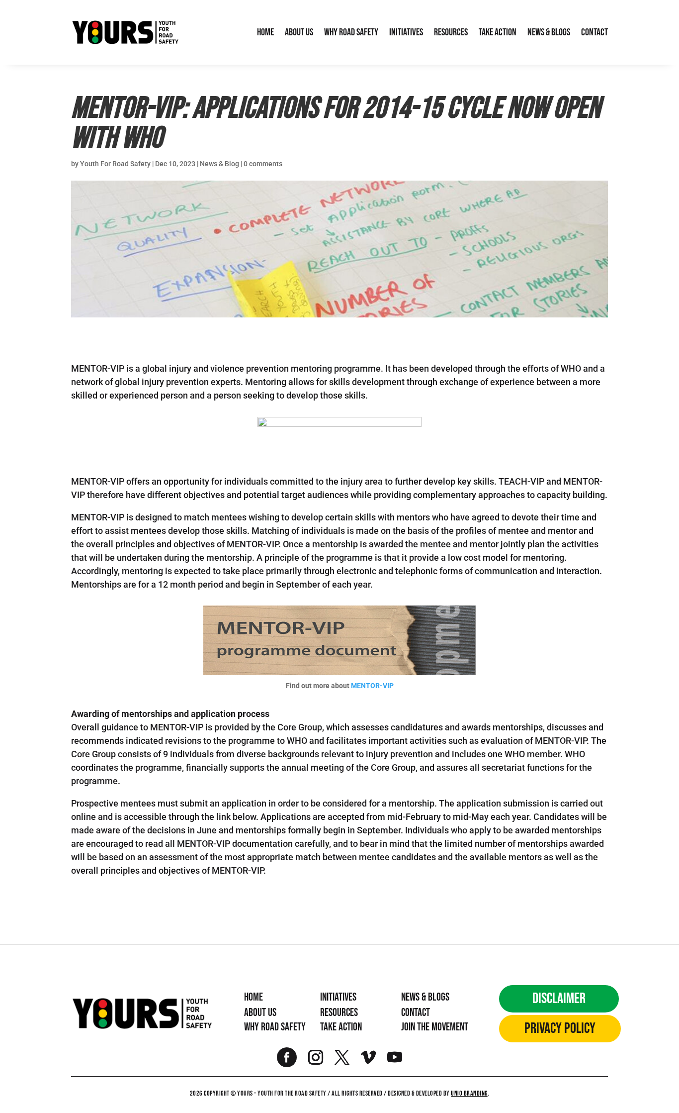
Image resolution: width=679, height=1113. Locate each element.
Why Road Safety (351, 32)
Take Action (497, 32)
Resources (451, 32)
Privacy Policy (559, 1028)
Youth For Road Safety (115, 164)
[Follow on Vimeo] (368, 1057)
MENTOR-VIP (372, 686)
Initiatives (406, 32)
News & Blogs (548, 32)
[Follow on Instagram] (316, 1057)
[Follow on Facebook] (287, 1057)
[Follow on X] (342, 1057)
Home (265, 32)
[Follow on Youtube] (395, 1057)
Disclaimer (559, 999)
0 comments (263, 164)
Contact (594, 32)
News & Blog (219, 164)
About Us (299, 32)
